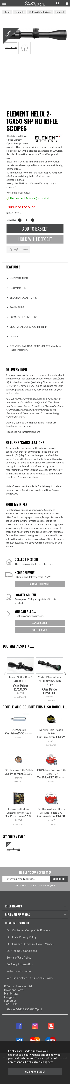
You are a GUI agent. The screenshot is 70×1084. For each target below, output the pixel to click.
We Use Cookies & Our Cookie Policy (30, 978)
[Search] (57, 3)
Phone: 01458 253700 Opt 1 (24, 1009)
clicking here (46, 1062)
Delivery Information (20, 964)
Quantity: (11, 220)
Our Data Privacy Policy (21, 937)
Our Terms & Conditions (22, 950)
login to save (20, 249)
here (37, 431)
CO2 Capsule (19, 729)
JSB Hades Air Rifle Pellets (18, 770)
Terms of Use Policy (19, 957)
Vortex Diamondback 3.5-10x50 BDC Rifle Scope (49, 681)
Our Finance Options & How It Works (30, 944)
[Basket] (66, 3)
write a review (40, 630)
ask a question (40, 622)
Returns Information (19, 971)
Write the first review (18, 192)
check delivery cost (39, 583)
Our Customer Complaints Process (28, 930)
